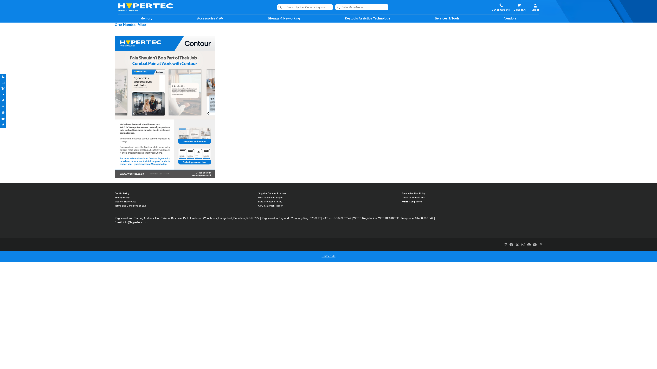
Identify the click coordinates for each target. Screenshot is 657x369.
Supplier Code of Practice (272, 193)
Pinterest (3, 113)
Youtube (3, 119)
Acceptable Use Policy (414, 193)
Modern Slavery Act (125, 201)
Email (3, 83)
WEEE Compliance (412, 201)
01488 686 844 (501, 10)
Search (280, 7)
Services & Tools (447, 18)
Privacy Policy (122, 197)
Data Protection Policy (270, 201)
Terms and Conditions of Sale (130, 205)
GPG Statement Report (270, 197)
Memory (146, 18)
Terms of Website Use (413, 197)
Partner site (329, 256)
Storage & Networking (284, 18)
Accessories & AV (210, 18)
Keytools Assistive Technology (367, 18)
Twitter (3, 89)
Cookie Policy (122, 193)
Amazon (3, 125)
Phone (3, 77)
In (3, 95)
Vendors (510, 18)
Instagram (3, 107)
